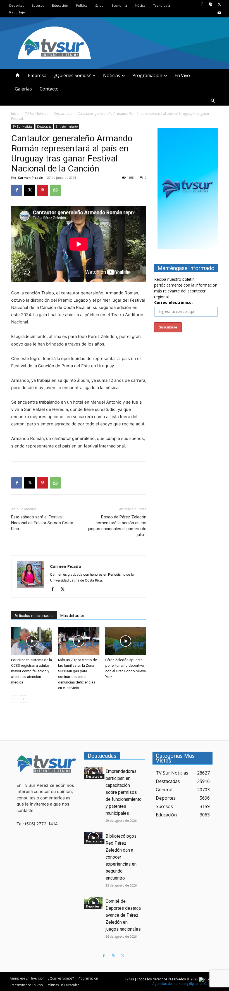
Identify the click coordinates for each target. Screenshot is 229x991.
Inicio (15, 113)
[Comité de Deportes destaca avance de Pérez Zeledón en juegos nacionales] (93, 903)
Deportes (92, 906)
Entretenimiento (67, 126)
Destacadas (63, 113)
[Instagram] (113, 956)
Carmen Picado (30, 177)
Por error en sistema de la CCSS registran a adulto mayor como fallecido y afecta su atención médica (31, 671)
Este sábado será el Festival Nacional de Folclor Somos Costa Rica (42, 522)
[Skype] (210, 4)
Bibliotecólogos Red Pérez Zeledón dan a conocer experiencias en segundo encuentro (121, 857)
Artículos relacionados (34, 615)
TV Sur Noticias (36, 113)
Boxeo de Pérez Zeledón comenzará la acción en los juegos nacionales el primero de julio (117, 525)
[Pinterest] (42, 190)
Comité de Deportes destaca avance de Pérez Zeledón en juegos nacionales (123, 915)
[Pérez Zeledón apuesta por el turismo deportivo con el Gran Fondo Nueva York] (125, 641)
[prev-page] (14, 698)
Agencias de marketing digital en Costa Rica (186, 984)
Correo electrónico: (173, 302)
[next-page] (23, 698)
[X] (219, 4)
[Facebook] (201, 4)
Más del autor (72, 615)
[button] (212, 101)
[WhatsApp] (55, 190)
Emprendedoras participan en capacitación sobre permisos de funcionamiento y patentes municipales (124, 792)
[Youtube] (219, 13)
